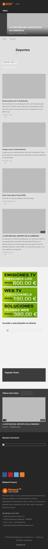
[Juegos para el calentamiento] (24, 134)
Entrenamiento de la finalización (15, 101)
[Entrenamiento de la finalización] (24, 86)
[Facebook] (4, 474)
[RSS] (22, 474)
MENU (5, 11)
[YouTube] (10, 474)
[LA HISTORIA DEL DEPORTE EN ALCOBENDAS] (27, 24)
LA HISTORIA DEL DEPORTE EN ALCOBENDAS (20, 236)
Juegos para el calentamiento (14, 149)
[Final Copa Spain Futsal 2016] (24, 180)
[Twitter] (16, 474)
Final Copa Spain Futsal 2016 (14, 195)
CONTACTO (20, 545)
